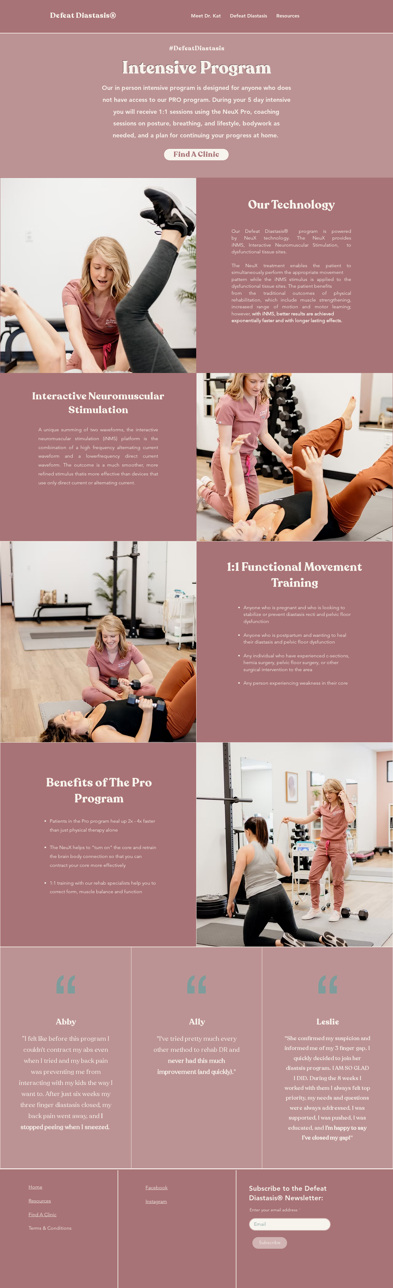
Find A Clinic (42, 1214)
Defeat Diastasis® (83, 15)
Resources (40, 1201)
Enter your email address (274, 1210)
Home (35, 1187)
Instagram (156, 1201)
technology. (276, 238)
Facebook (157, 1187)
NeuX (250, 238)
